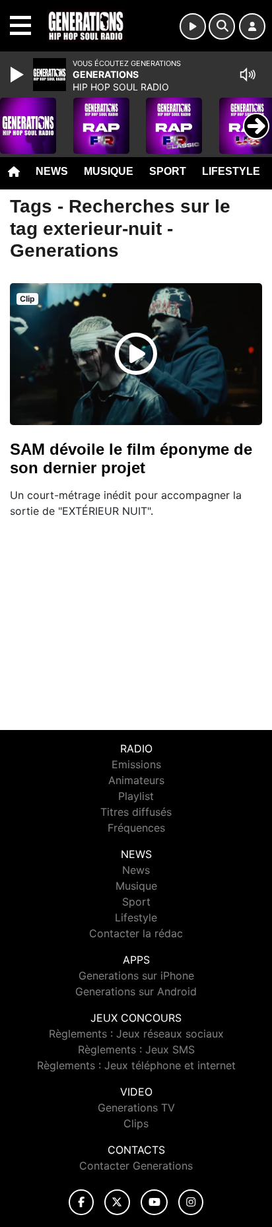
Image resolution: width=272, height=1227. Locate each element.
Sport (167, 171)
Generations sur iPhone (136, 975)
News (52, 171)
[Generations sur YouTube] (154, 1202)
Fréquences (136, 827)
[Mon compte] (252, 26)
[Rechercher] (222, 26)
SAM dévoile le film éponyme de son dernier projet (131, 458)
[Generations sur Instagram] (190, 1202)
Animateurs (136, 780)
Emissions (136, 764)
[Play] (18, 75)
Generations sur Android (136, 991)
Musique (108, 171)
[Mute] (247, 74)
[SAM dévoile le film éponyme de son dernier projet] (136, 354)
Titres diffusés (136, 811)
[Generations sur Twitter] (117, 1202)
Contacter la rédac (136, 933)
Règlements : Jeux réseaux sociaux (136, 1033)
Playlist (136, 796)
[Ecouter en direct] (193, 26)
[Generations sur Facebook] (81, 1202)
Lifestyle (231, 171)
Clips (136, 1123)
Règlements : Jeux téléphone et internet (136, 1065)
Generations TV (136, 1107)
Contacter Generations (136, 1165)
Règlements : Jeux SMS (136, 1049)
